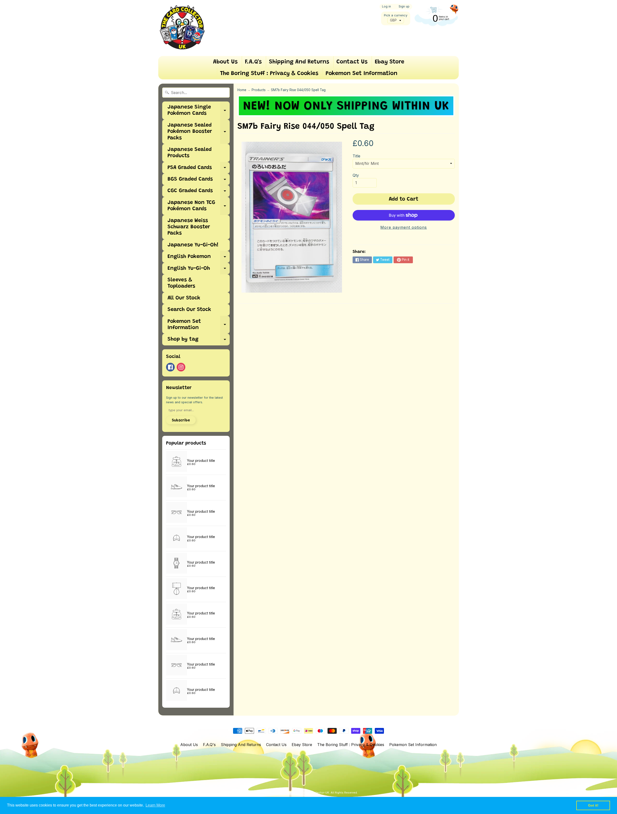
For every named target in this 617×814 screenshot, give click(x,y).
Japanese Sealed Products (190, 153)
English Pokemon (199, 258)
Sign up (404, 6)
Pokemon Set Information (361, 73)
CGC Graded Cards (199, 192)
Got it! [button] (593, 805)
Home (241, 90)
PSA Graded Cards (199, 169)
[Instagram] (181, 367)
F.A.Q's (253, 62)
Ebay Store (389, 62)
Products (259, 90)
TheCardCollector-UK (314, 792)
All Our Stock (184, 298)
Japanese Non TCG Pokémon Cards (199, 206)
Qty (356, 175)
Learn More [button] (155, 805)
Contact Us (352, 62)
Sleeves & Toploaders (181, 283)
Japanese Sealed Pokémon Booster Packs (199, 132)
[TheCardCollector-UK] (182, 28)
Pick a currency (395, 15)
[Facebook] (170, 367)
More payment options (403, 227)
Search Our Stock (189, 309)
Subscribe (181, 420)
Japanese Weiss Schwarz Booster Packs (189, 227)
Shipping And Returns (299, 62)
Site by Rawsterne (316, 796)
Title (356, 156)
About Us (225, 62)
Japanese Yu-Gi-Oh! (193, 245)
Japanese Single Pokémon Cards (199, 111)
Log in (386, 6)
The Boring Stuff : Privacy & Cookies (269, 73)
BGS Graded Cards (199, 181)
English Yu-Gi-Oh (199, 270)
